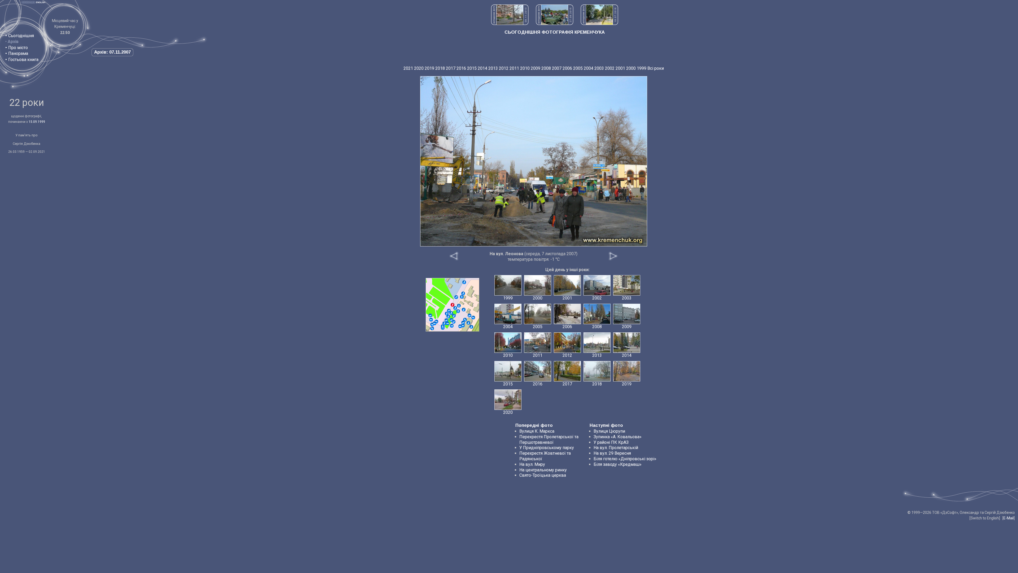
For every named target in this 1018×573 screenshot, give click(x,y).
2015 (472, 68)
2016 (461, 68)
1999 (641, 68)
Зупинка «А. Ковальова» (618, 436)
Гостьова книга (23, 59)
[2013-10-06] (464, 282)
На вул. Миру (532, 464)
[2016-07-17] (459, 305)
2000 (631, 68)
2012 (503, 68)
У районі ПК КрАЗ (611, 442)
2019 (429, 68)
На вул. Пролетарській (616, 447)
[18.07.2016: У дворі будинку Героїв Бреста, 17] (599, 23)
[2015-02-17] (465, 319)
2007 (556, 68)
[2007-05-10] (461, 296)
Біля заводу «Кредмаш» (618, 464)
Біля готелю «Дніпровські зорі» (625, 458)
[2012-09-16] (444, 323)
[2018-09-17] (434, 323)
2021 (408, 68)
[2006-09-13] (446, 313)
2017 (450, 68)
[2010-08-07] (468, 322)
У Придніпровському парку (546, 447)
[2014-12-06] (451, 320)
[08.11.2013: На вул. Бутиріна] (509, 23)
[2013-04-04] (455, 308)
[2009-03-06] (471, 326)
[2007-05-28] (463, 325)
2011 (514, 68)
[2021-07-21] (463, 322)
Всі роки (655, 68)
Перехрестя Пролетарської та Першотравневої (548, 439)
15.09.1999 (37, 122)
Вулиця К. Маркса (536, 431)
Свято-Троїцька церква (542, 475)
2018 (440, 68)
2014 (482, 68)
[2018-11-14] (430, 315)
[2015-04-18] (456, 297)
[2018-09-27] (448, 310)
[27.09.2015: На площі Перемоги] (554, 23)
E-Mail (1008, 518)
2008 (546, 68)
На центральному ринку (543, 469)
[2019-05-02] (451, 325)
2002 (610, 68)
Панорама (18, 53)
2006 (567, 68)
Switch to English (985, 518)
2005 (578, 68)
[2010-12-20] (463, 309)
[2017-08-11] (432, 328)
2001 (620, 68)
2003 (599, 68)
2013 (493, 68)
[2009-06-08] (469, 315)
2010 (525, 68)
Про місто (18, 47)
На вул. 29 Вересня (612, 453)
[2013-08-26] (460, 326)
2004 (588, 68)
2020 (419, 68)
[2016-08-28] (448, 316)
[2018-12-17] (454, 315)
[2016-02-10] (463, 293)
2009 (535, 68)
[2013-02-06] (431, 319)
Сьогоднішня (21, 35)
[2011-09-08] (446, 320)
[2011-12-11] (442, 326)
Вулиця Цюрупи (609, 431)
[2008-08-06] (458, 311)
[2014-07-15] (447, 323)
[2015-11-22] (473, 317)
